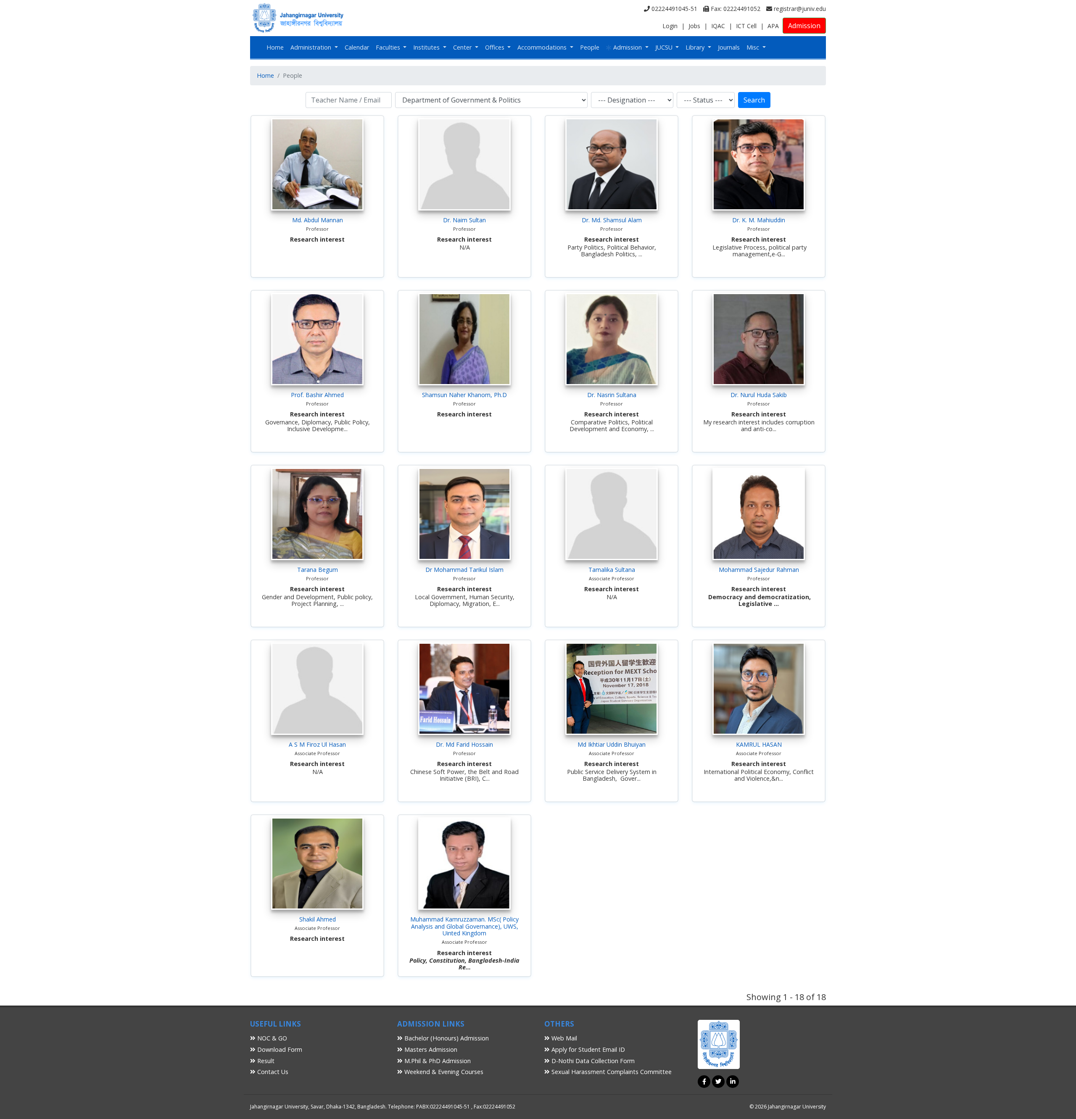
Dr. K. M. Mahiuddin (758, 220)
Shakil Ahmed (317, 919)
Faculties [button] (389, 47)
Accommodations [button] (542, 47)
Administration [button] (311, 47)
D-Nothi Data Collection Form (592, 1061)
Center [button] (463, 47)
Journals (729, 47)
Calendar (357, 47)
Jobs (694, 26)
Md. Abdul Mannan (317, 220)
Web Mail (563, 1038)
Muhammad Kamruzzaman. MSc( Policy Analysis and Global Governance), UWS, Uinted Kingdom (464, 926)
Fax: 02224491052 (734, 9)
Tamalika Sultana (611, 570)
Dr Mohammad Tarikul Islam (464, 570)
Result (265, 1061)
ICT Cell (746, 26)
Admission (804, 25)
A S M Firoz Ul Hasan (317, 744)
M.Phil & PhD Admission (437, 1061)
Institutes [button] (427, 47)
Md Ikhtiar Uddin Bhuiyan (612, 744)
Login (670, 26)
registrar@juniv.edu (799, 9)
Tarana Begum (317, 570)
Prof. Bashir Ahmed (317, 395)
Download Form (279, 1049)
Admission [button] (627, 47)
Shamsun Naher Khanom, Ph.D (464, 395)
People (589, 47)
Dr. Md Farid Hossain (464, 744)
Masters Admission (430, 1049)
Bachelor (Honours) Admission (446, 1038)
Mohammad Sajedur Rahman (759, 570)
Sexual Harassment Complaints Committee (611, 1072)
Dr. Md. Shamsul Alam (612, 220)
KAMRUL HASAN (759, 744)
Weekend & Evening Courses (443, 1072)
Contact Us (272, 1072)
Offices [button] (495, 47)
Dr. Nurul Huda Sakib (759, 395)
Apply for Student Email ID (587, 1049)
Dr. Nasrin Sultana (611, 395)
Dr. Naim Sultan (464, 220)
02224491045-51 (673, 9)
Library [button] (696, 47)
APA (773, 26)
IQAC (718, 26)
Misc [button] (753, 47)
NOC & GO (271, 1038)
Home (275, 47)
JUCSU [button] (664, 47)
